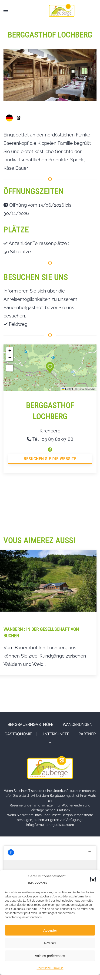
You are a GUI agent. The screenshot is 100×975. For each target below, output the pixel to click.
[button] (93, 879)
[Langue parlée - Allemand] (9, 118)
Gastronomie (18, 734)
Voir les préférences (50, 956)
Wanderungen (78, 724)
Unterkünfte (55, 734)
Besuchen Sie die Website (50, 458)
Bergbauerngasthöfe (30, 724)
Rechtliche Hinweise (50, 968)
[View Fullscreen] (9, 368)
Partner (87, 734)
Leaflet (68, 389)
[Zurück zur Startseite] (61, 10)
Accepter (50, 930)
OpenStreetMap (86, 389)
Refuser (50, 943)
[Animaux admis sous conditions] (18, 118)
